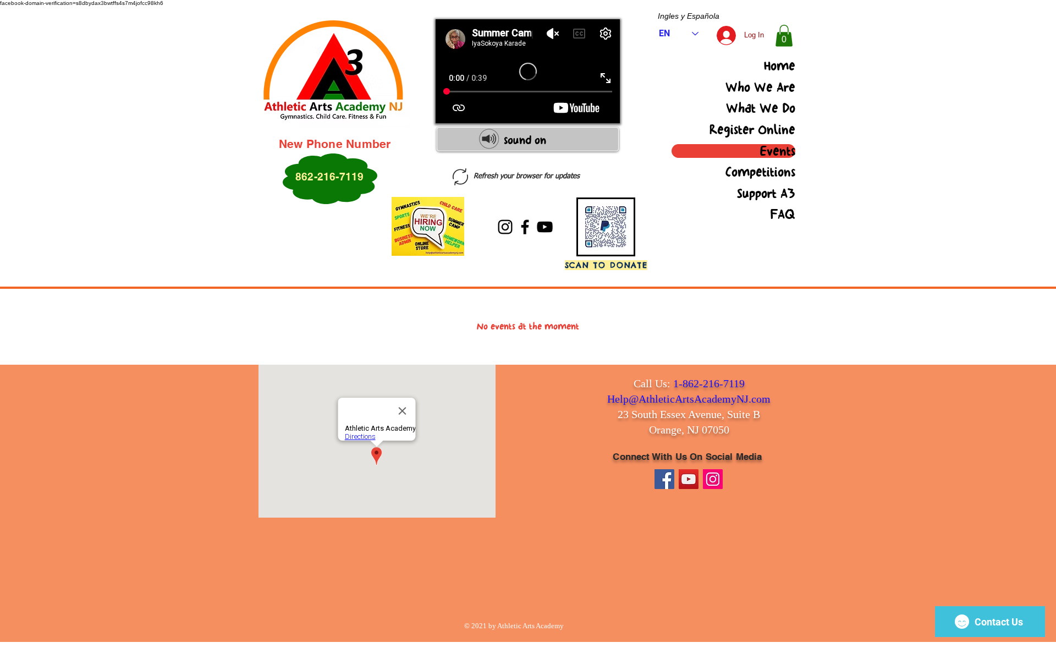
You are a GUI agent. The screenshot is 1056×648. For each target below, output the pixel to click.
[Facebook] (525, 227)
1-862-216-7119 (709, 383)
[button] (784, 35)
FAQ (782, 214)
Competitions (760, 172)
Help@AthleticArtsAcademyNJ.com (689, 399)
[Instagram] (505, 227)
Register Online (752, 130)
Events (777, 151)
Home (779, 66)
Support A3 (766, 193)
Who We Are (760, 87)
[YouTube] (544, 227)
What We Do (760, 108)
